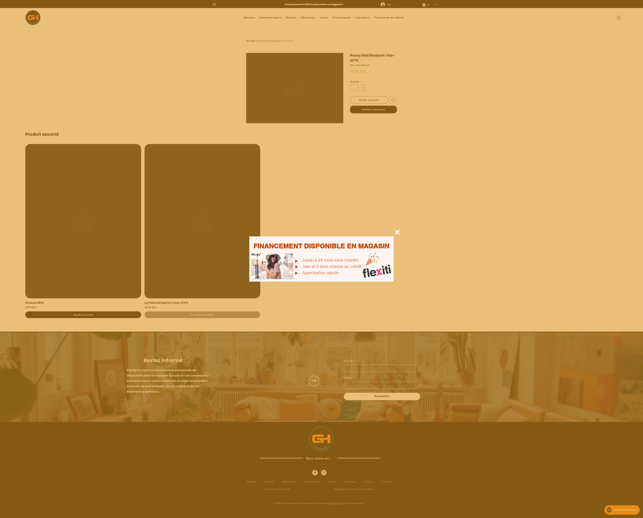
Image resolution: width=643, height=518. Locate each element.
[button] (397, 232)
